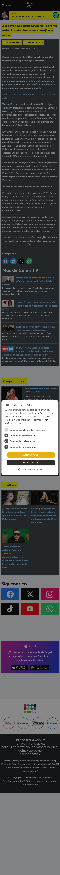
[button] (30, 469)
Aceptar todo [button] (31, 455)
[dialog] (29, 437)
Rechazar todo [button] (31, 462)
